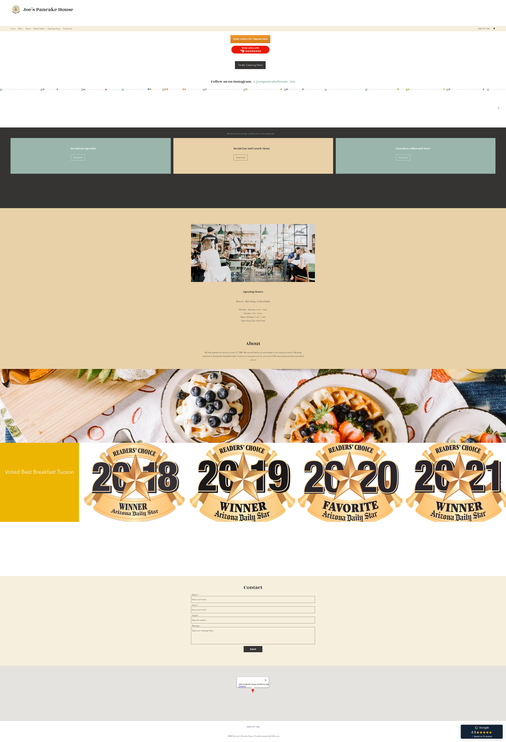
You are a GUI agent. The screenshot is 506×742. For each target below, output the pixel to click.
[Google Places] (494, 28)
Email (194, 605)
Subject (195, 615)
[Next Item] (498, 108)
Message (195, 626)
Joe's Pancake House (48, 9)
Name (194, 595)
